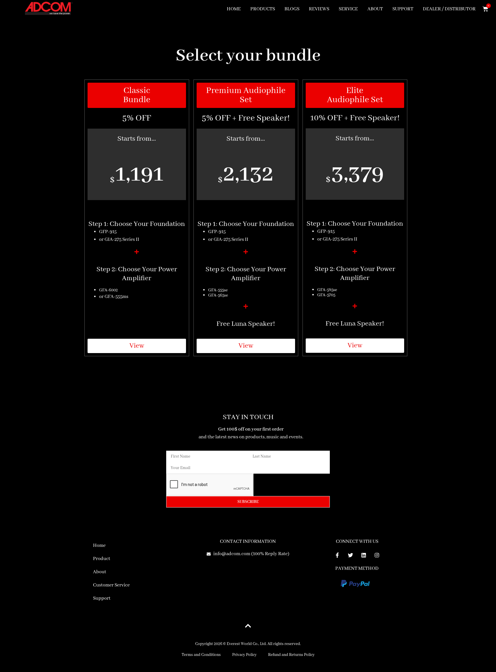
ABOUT (375, 9)
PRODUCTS (262, 9)
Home (99, 546)
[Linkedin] (364, 555)
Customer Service (111, 585)
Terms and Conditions (201, 654)
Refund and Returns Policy (291, 654)
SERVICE (348, 9)
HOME (234, 9)
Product (101, 559)
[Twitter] (350, 555)
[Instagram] (377, 555)
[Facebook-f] (337, 555)
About (99, 572)
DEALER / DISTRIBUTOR (449, 9)
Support (102, 598)
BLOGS (291, 9)
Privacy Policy (244, 654)
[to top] (248, 625)
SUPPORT (402, 9)
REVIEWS (319, 9)
